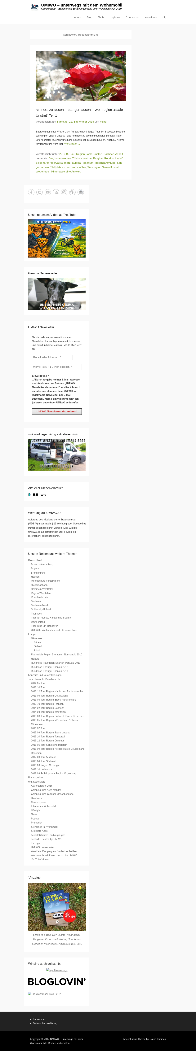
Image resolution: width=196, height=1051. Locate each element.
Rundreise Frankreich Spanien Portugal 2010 (55, 662)
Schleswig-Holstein (41, 609)
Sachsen (36, 601)
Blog (89, 17)
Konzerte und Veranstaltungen (44, 675)
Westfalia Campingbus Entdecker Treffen (54, 851)
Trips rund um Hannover (44, 625)
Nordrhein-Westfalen (42, 589)
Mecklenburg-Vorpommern (45, 580)
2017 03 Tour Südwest (43, 757)
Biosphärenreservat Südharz (53, 162)
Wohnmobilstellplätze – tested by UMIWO (54, 855)
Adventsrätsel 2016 (41, 785)
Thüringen (36, 613)
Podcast (35, 818)
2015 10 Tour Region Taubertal (48, 736)
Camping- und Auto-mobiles (46, 789)
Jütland (38, 646)
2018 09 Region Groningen (45, 765)
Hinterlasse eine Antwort (66, 171)
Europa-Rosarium (82, 162)
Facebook (31, 192)
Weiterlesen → (72, 143)
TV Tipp (35, 843)
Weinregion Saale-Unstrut (103, 167)
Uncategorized (36, 777)
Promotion (36, 822)
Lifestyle (35, 810)
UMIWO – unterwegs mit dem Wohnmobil (81, 5)
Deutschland (35, 560)
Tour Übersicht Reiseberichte (44, 679)
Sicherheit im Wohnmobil (45, 826)
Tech (101, 17)
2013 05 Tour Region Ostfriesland (49, 695)
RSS (56, 192)
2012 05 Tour (38, 683)
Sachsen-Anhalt (113, 153)
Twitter (39, 192)
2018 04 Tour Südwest (43, 761)
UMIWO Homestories (43, 847)
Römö (37, 650)
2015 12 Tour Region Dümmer (47, 740)
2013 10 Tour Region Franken (47, 703)
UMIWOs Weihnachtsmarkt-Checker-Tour (54, 630)
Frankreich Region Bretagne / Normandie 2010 (56, 654)
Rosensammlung (105, 162)
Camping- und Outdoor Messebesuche (52, 794)
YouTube (48, 192)
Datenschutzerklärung (45, 1023)
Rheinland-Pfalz (39, 597)
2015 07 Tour (38, 728)
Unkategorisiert (36, 781)
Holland (35, 658)
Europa (32, 634)
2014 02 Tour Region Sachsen (47, 707)
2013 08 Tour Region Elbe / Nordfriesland (53, 699)
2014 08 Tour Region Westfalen (48, 711)
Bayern (35, 568)
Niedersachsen (39, 585)
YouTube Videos (40, 859)
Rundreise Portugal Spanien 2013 (49, 671)
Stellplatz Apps (39, 830)
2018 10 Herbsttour (41, 769)
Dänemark (36, 638)
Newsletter (151, 17)
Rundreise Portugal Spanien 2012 (49, 667)
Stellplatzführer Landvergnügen (48, 835)
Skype (72, 192)
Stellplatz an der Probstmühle (68, 167)
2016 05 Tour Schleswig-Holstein (49, 744)
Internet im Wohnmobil (43, 806)
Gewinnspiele (38, 802)
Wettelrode (42, 171)
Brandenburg (38, 572)
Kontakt (81, 192)
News (34, 814)
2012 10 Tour (38, 687)
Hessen (35, 576)
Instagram (64, 192)
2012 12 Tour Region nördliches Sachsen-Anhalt (57, 691)
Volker (103, 121)
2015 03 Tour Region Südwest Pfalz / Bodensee (57, 716)
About (77, 17)
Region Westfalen (41, 593)
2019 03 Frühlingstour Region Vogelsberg (53, 773)
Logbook (114, 17)
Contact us (132, 17)
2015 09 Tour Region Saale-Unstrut (80, 153)
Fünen (37, 642)
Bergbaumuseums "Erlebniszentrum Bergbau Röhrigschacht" (86, 158)
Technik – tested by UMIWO (46, 839)
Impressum (39, 1019)
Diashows (36, 798)
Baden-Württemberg (42, 564)
